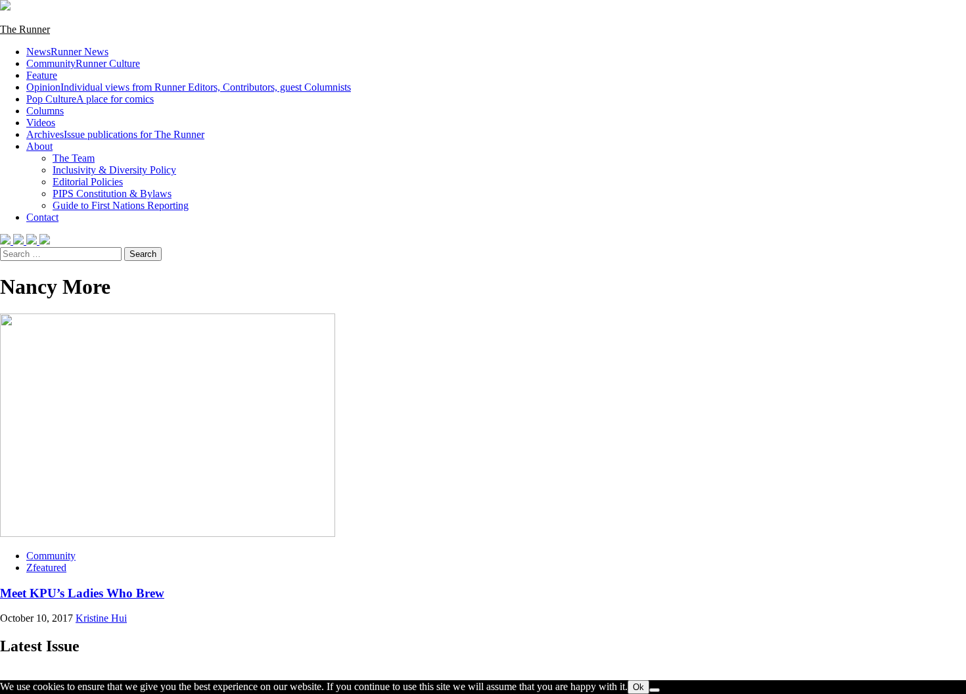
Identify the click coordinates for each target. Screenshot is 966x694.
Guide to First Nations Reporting (121, 205)
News (67, 51)
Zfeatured (46, 567)
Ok (638, 687)
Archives (115, 134)
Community (83, 63)
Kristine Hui (101, 618)
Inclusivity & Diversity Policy (114, 169)
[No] (654, 690)
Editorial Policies (88, 181)
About (39, 146)
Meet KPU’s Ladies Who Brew (82, 593)
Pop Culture (90, 98)
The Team (74, 158)
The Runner (25, 29)
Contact (42, 217)
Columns (45, 110)
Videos (40, 122)
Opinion (188, 87)
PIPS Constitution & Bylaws (112, 193)
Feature (41, 75)
